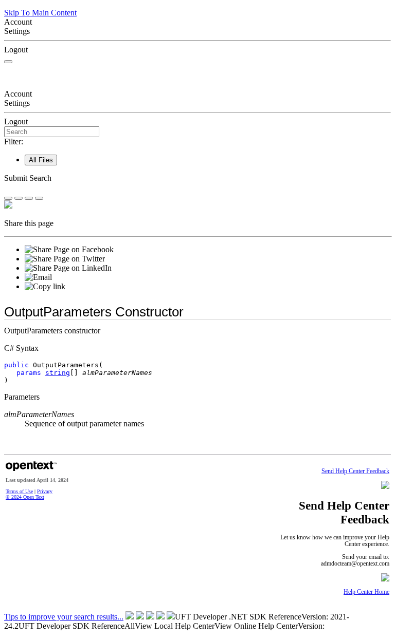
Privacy (44, 491)
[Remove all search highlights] (29, 198)
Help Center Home (366, 592)
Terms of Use (19, 491)
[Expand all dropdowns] (18, 198)
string (57, 373)
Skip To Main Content (40, 12)
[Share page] (8, 198)
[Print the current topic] (39, 198)
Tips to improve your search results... (63, 616)
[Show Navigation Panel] (8, 61)
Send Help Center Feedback (355, 471)
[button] (197, 178)
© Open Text (25, 497)
